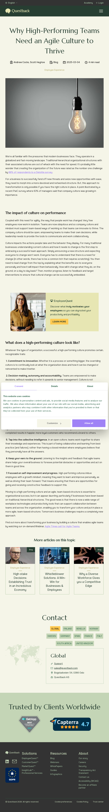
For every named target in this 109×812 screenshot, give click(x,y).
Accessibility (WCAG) (88, 781)
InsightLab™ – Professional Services (32, 771)
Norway (94, 628)
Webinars (54, 762)
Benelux (80, 628)
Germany (65, 636)
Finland (68, 628)
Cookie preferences (63, 802)
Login (101, 3)
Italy (99, 636)
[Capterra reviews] (70, 724)
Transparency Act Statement (87, 771)
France (88, 636)
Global (55, 628)
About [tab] (90, 386)
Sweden (52, 636)
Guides (53, 770)
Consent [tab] (19, 386)
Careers (82, 762)
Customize (52, 423)
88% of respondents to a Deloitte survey (30, 172)
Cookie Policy (82, 802)
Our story (83, 758)
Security (82, 766)
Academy (88, 3)
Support (58, 663)
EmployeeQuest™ (30, 758)
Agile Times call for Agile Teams (62, 526)
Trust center (98, 802)
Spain (77, 636)
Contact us (84, 777)
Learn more (59, 321)
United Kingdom (84, 643)
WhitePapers (56, 766)
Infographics (56, 774)
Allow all (88, 423)
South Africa (64, 643)
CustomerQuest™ (30, 762)
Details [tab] (54, 386)
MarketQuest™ (28, 766)
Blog (52, 758)
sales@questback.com (66, 668)
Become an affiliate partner (88, 786)
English (11, 3)
